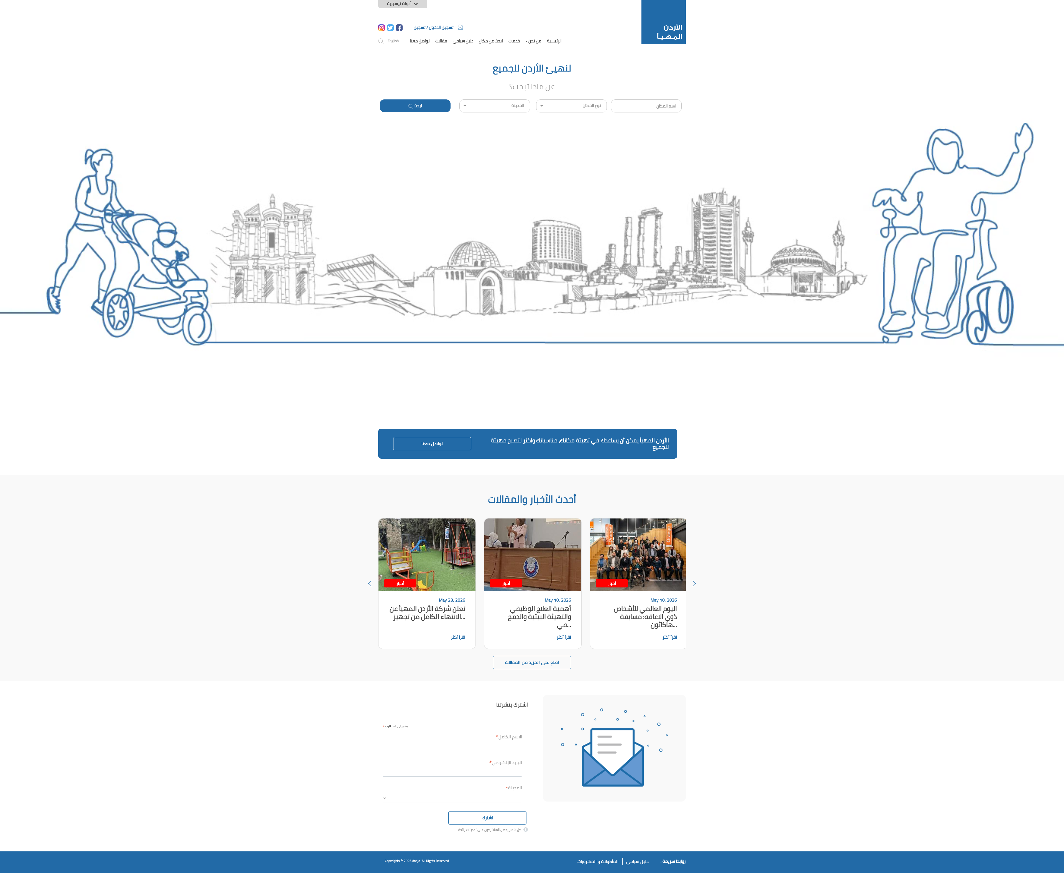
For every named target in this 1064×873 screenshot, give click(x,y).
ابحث (417, 106)
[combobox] (646, 105)
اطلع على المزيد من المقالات (532, 662)
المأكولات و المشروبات (597, 861)
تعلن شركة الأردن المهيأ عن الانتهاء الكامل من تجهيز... (427, 612)
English (393, 40)
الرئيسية (554, 41)
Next (694, 583)
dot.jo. (416, 860)
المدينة (513, 787)
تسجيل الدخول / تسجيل (434, 27)
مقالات (441, 41)
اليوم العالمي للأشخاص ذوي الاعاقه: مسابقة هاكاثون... (645, 616)
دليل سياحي (463, 41)
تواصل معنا (420, 41)
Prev (369, 583)
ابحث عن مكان (491, 41)
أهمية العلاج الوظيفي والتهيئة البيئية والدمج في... (539, 616)
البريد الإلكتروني (505, 762)
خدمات (514, 41)
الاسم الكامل (509, 736)
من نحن (534, 41)
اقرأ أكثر (458, 637)
